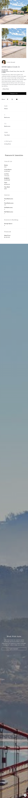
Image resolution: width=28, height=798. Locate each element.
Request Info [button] (14, 93)
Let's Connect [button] (14, 649)
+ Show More (5, 89)
